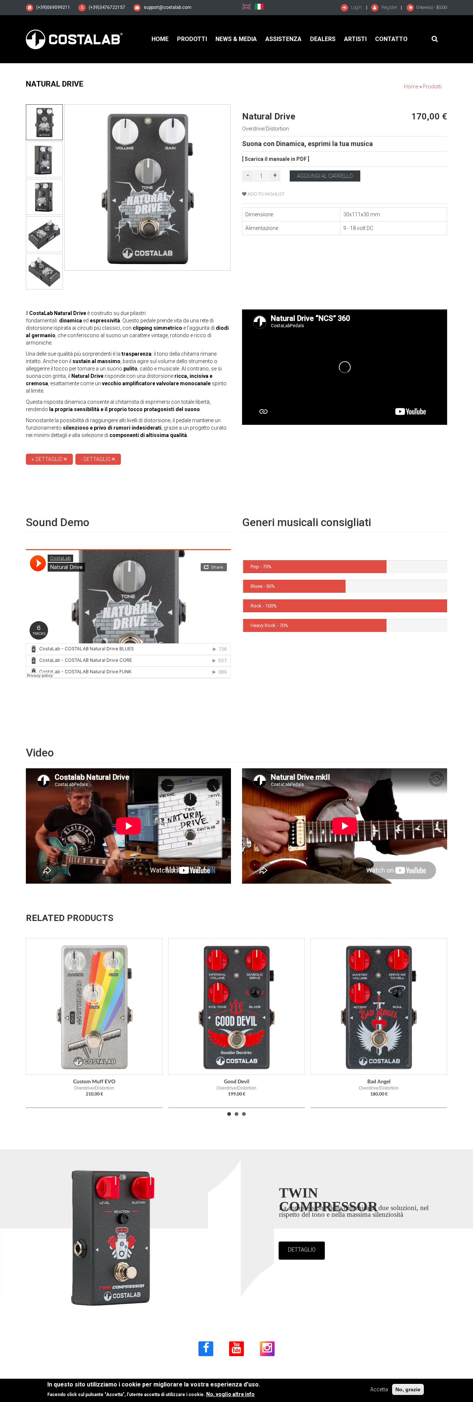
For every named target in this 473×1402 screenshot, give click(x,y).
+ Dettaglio (47, 459)
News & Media (236, 39)
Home (160, 39)
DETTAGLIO (302, 1249)
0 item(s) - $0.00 (431, 7)
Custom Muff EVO (94, 1081)
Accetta (379, 1389)
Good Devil (236, 1081)
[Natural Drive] (246, 6)
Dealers (323, 39)
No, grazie (408, 1389)
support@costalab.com (167, 7)
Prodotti (192, 39)
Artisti (355, 39)
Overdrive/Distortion (265, 129)
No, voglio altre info (230, 1394)
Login (356, 7)
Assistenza (283, 39)
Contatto (391, 39)
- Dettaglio (96, 459)
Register (388, 7)
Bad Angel (379, 1081)
